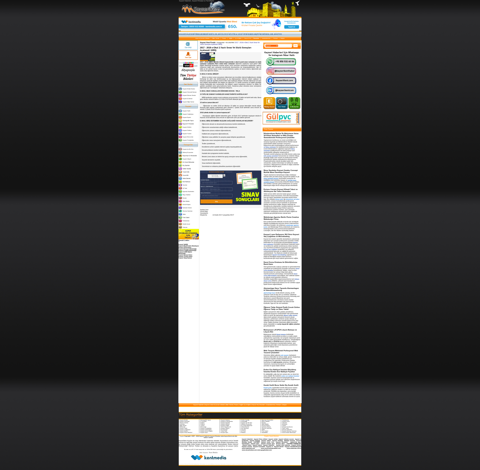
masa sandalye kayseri (271, 178)
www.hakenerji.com (248, 448)
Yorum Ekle (204, 211)
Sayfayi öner (204, 210)
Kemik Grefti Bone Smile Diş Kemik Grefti (281, 385)
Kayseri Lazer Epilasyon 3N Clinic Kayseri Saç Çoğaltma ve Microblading (281, 235)
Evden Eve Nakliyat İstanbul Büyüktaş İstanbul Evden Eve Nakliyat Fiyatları (280, 371)
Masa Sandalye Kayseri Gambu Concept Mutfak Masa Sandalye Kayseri (281, 171)
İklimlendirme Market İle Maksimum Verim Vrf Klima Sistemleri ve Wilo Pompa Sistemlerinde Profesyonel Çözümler (281, 135)
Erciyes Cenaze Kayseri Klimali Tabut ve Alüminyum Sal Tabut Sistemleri (281, 190)
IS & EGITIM (230, 42)
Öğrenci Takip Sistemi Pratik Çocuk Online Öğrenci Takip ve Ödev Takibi (282, 308)
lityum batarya (281, 334)
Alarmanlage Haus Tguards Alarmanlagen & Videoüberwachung (281, 289)
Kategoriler (220, 42)
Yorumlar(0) (204, 213)
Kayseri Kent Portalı (208, 42)
